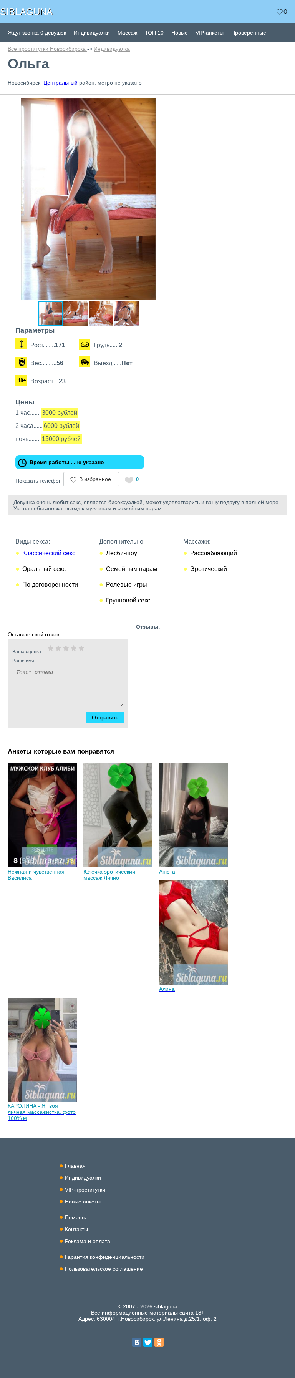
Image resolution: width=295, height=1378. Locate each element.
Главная (75, 1166)
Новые (179, 33)
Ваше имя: (23, 661)
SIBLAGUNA (26, 12)
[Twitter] (147, 1342)
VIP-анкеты (210, 33)
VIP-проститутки (85, 1190)
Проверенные (248, 33)
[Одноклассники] (159, 1342)
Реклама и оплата (87, 1241)
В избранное (95, 479)
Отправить (105, 717)
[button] (162, 105)
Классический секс (48, 553)
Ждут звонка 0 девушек (37, 33)
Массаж (127, 33)
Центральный (60, 83)
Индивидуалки (92, 33)
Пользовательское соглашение (104, 1269)
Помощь (75, 1217)
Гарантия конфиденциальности (104, 1257)
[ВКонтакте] (136, 1342)
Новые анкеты (83, 1201)
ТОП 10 (154, 33)
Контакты (76, 1229)
